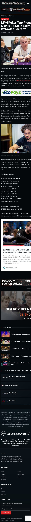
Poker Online (4, 477)
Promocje (3, 474)
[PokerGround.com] (13, 3)
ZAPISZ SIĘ (6, 513)
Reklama (3, 491)
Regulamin (3, 494)
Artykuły (18, 471)
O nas (2, 488)
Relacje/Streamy (20, 474)
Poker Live (3, 479)
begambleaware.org (21, 443)
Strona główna (4, 15)
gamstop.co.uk (15, 445)
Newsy (2, 471)
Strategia (19, 477)
